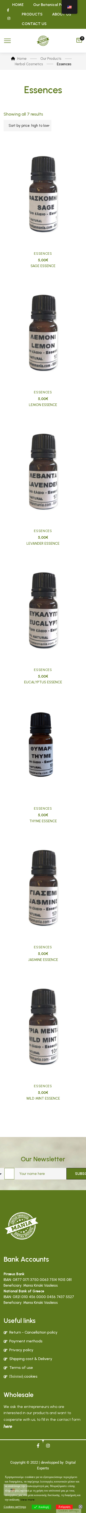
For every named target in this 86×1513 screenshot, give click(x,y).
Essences (43, 254)
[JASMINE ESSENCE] (43, 888)
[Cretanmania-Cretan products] (43, 40)
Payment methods (26, 1341)
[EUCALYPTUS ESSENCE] (43, 610)
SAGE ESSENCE (43, 266)
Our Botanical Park (50, 4)
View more (27, 1499)
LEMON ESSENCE (43, 405)
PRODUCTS (32, 14)
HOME (18, 4)
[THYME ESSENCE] (43, 749)
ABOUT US (61, 14)
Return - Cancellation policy (33, 1332)
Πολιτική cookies (23, 1376)
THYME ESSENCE (43, 821)
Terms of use (21, 1367)
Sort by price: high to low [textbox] (29, 125)
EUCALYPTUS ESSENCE (43, 682)
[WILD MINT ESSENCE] (43, 1027)
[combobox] (27, 125)
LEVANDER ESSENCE (43, 543)
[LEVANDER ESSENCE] (43, 472)
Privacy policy (21, 1350)
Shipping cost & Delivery (30, 1358)
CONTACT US (34, 23)
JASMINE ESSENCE (43, 960)
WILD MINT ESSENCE (43, 1098)
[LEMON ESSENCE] (43, 333)
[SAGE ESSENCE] (43, 194)
